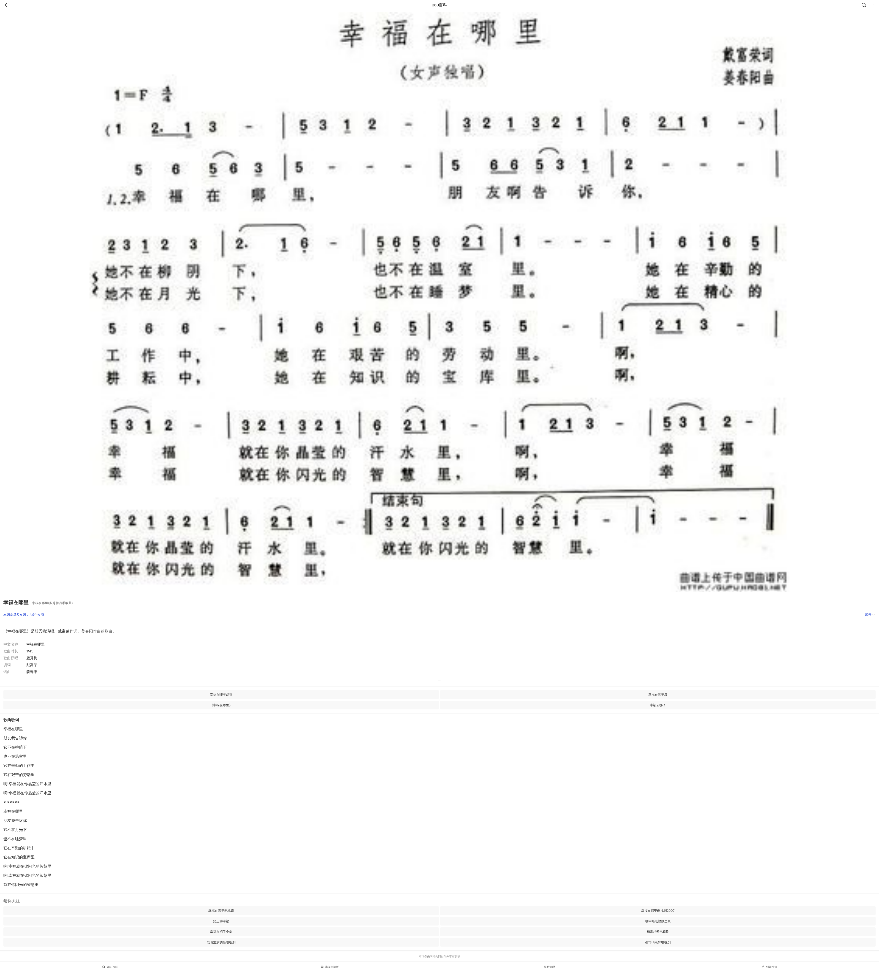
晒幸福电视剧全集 (658, 921)
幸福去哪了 (658, 705)
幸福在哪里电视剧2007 (658, 910)
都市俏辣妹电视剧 (658, 942)
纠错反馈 (771, 967)
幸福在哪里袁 (657, 694)
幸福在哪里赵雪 (221, 694)
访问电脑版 (332, 967)
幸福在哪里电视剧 (221, 910)
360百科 (439, 5)
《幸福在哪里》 (221, 705)
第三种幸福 (221, 921)
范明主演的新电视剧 (221, 942)
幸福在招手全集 (221, 932)
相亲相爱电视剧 (658, 932)
